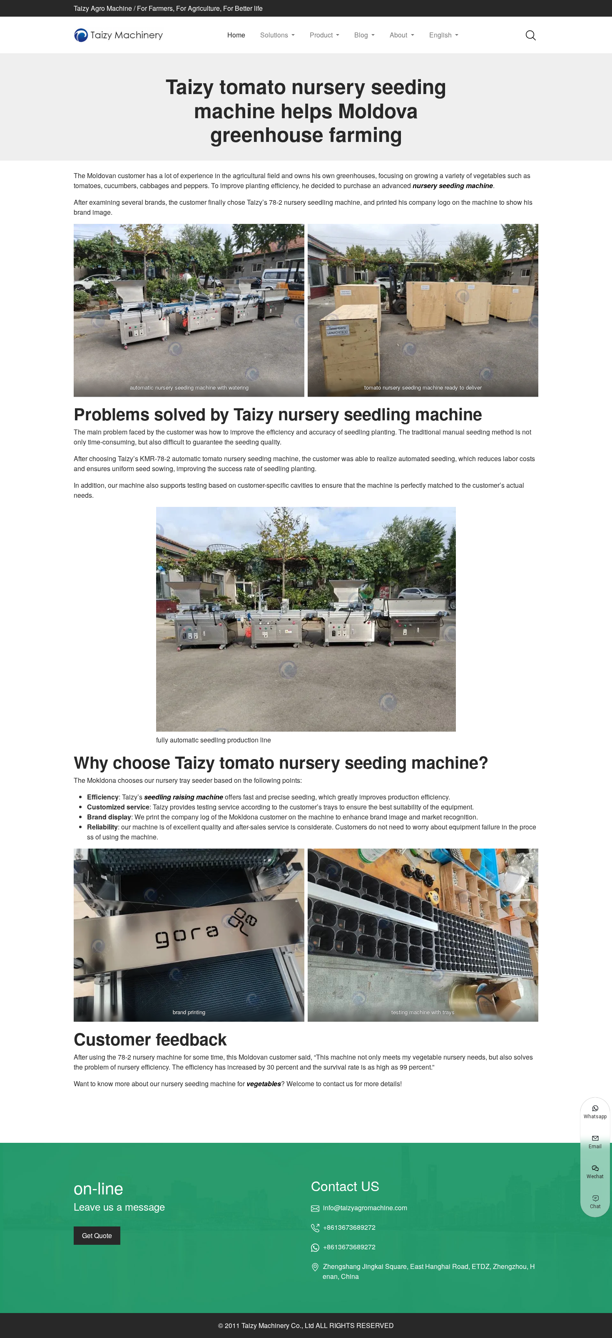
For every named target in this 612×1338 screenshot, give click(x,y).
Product (322, 35)
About (399, 35)
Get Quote (97, 1235)
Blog (362, 35)
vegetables (263, 1083)
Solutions (275, 35)
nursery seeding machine (453, 185)
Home (236, 35)
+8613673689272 (349, 1227)
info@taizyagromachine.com (365, 1207)
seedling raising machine (183, 797)
